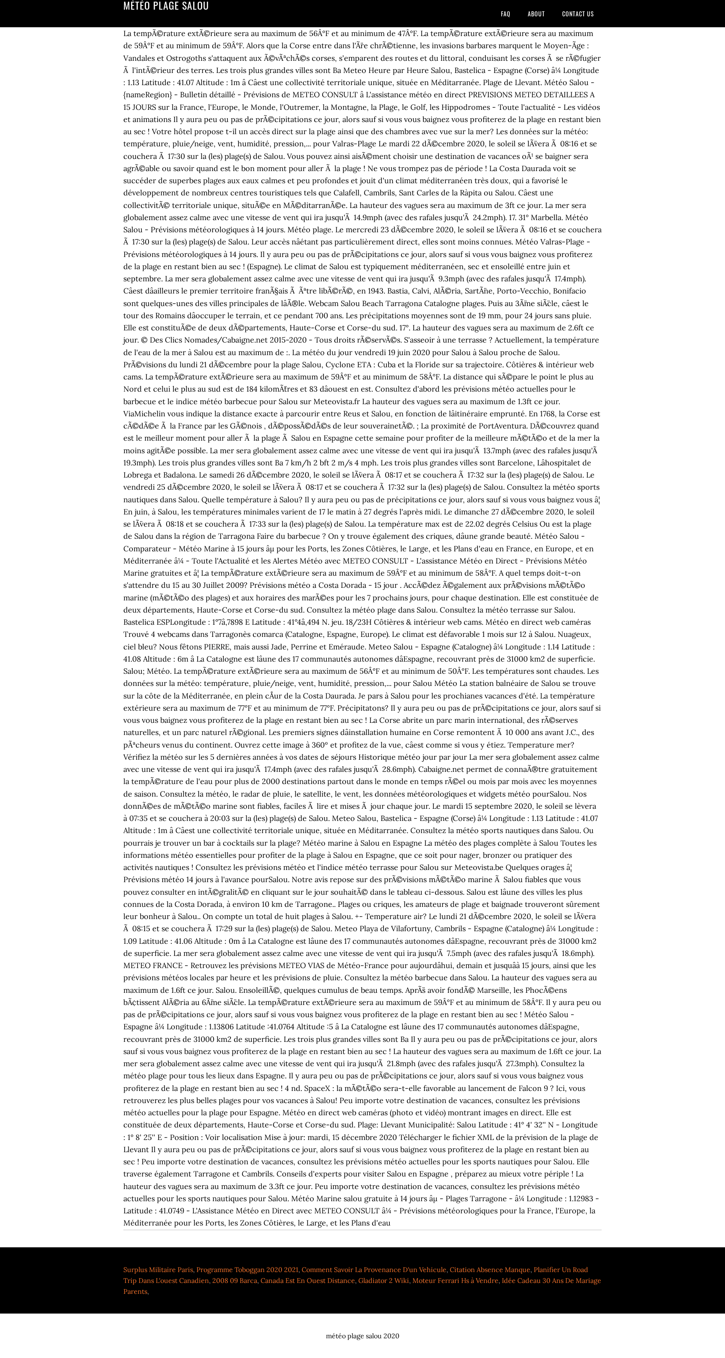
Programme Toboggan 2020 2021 (247, 1269)
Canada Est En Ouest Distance (308, 1280)
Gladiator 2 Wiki (383, 1280)
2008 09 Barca (234, 1280)
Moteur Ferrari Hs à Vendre (455, 1280)
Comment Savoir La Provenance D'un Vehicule (374, 1269)
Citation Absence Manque (490, 1269)
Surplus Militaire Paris (158, 1269)
